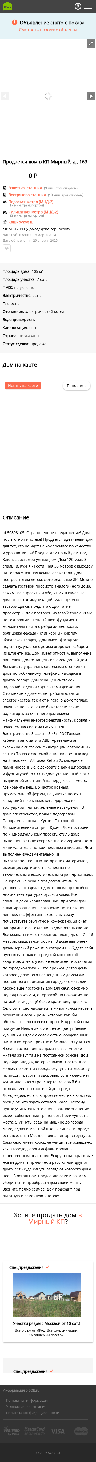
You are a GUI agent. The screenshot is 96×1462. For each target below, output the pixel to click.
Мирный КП (14, 229)
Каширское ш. (21, 222)
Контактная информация (27, 1400)
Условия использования (26, 1406)
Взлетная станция (25, 187)
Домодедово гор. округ (48, 229)
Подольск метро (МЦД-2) (31, 201)
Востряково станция (27, 194)
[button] (91, 43)
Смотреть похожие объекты (48, 30)
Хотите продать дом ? (48, 1218)
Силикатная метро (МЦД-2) (33, 212)
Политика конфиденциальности (32, 1412)
